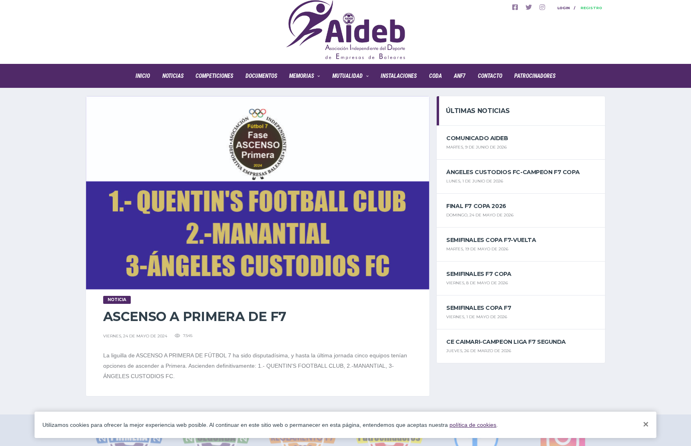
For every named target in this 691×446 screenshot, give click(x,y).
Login (563, 8)
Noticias (173, 76)
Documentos (261, 76)
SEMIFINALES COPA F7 (478, 307)
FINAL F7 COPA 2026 (476, 206)
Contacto (490, 76)
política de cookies (472, 425)
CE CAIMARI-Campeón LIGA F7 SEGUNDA (506, 341)
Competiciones (214, 76)
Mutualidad (347, 76)
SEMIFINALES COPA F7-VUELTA (491, 240)
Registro (591, 8)
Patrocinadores (534, 76)
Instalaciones (399, 76)
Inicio (143, 76)
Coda (435, 76)
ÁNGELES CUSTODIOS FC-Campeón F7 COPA (512, 172)
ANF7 (459, 76)
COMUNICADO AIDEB (477, 138)
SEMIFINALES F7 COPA (478, 274)
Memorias (301, 76)
